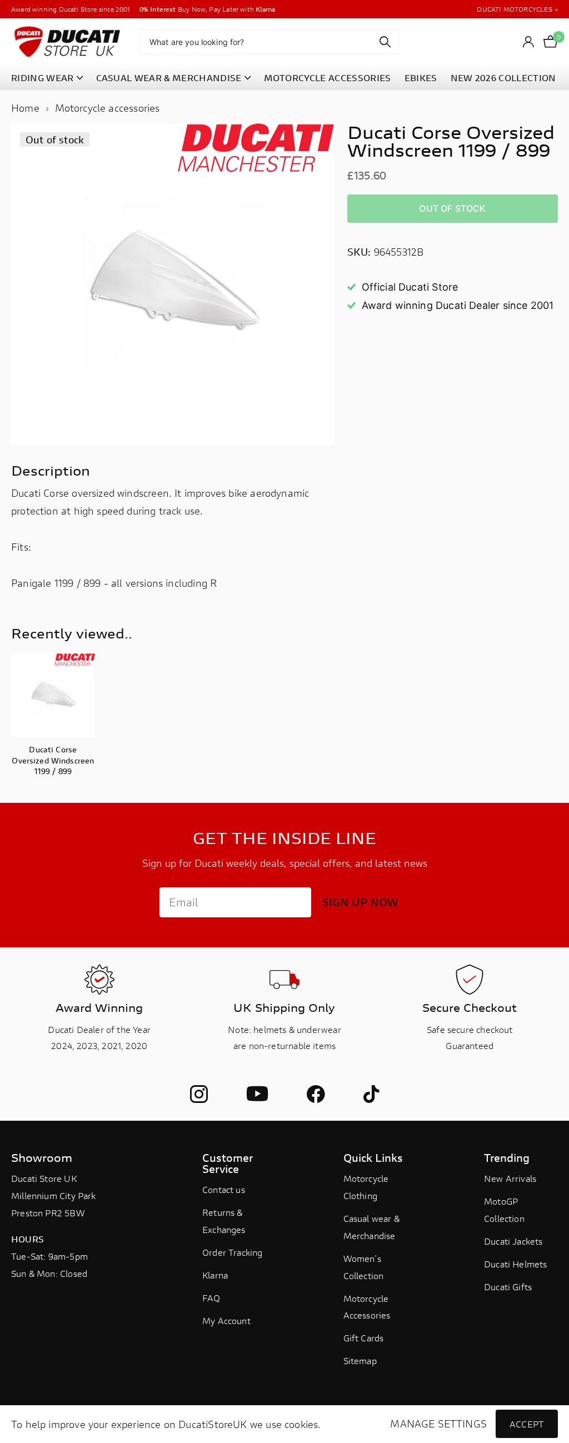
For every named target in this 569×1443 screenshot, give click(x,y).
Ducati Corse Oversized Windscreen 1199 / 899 (53, 760)
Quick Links (373, 1157)
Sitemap (360, 1360)
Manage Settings (438, 1424)
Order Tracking (232, 1252)
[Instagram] (199, 1094)
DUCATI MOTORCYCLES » (517, 9)
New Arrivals (510, 1178)
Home (25, 107)
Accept (527, 1424)
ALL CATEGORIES (47, 78)
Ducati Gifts (508, 1286)
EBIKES (421, 77)
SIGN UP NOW (360, 902)
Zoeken (385, 41)
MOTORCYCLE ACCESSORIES (327, 77)
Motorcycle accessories (107, 107)
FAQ (211, 1298)
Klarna (215, 1275)
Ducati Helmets (515, 1264)
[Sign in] (529, 41)
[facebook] (316, 1094)
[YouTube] (257, 1094)
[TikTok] (371, 1094)
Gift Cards (363, 1338)
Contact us (223, 1189)
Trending (507, 1157)
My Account (226, 1320)
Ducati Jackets (513, 1241)
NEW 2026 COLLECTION (503, 77)
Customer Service (227, 1163)
